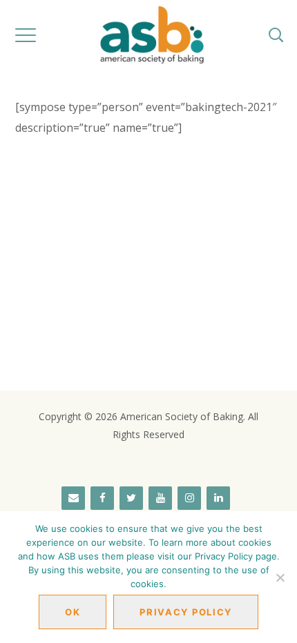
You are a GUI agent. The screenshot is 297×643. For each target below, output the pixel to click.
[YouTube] (160, 498)
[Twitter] (131, 498)
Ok (72, 611)
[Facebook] (102, 498)
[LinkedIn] (218, 498)
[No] (280, 577)
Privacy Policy (186, 611)
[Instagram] (189, 498)
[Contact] (73, 498)
